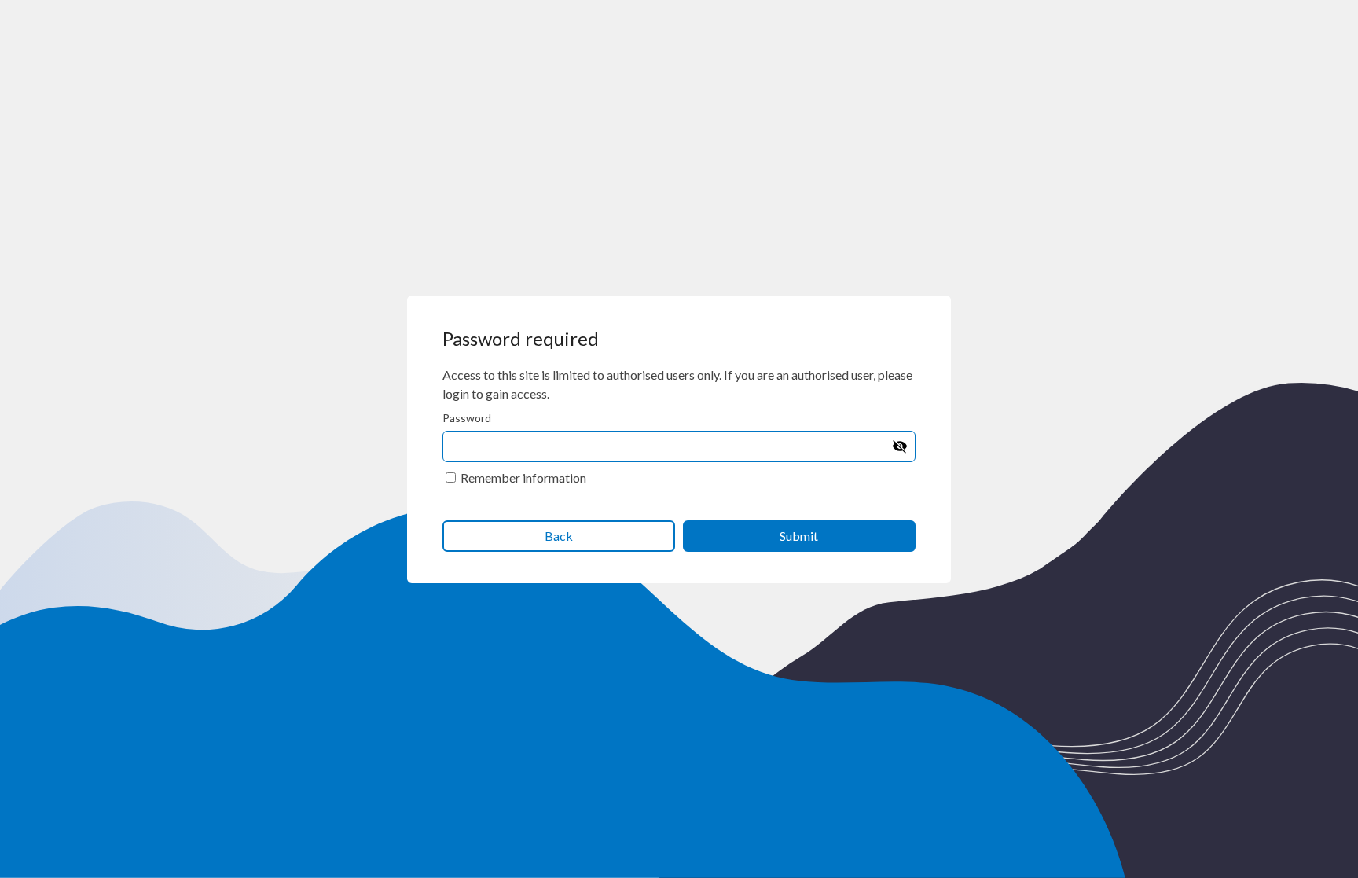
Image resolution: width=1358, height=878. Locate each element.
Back (559, 535)
